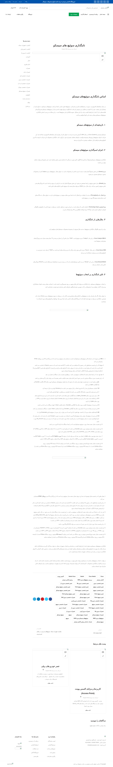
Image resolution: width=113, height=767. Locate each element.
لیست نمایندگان (51, 741)
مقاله (28, 102)
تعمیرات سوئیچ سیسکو (98, 614)
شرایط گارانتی (51, 745)
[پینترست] (101, 1)
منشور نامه (52, 752)
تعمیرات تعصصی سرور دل (77, 608)
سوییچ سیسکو (100, 621)
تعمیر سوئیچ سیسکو (85, 594)
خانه (64, 30)
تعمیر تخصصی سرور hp (83, 583)
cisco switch (92, 576)
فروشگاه (30, 14)
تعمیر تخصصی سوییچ (98, 590)
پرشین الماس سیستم (67, 580)
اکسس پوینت (60, 576)
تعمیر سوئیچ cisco (99, 594)
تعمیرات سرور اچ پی (85, 611)
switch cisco (72, 576)
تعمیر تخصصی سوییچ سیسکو (63, 590)
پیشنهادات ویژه (73, 14)
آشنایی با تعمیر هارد (25, 49)
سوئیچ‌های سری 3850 (98, 618)
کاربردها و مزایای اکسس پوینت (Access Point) (88, 691)
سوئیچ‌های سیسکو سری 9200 (81, 618)
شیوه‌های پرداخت (51, 748)
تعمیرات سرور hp (99, 611)
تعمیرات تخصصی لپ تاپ (24, 83)
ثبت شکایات (35, 748)
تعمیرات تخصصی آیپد (25, 76)
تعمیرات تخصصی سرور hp (97, 601)
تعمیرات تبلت (26, 72)
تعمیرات (28, 68)
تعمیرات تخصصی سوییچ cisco (96, 608)
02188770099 (95, 742)
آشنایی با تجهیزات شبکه (52, 30)
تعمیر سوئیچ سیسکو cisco (68, 594)
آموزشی (60, 30)
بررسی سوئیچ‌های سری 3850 (85, 580)
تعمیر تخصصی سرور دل (66, 583)
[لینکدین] (98, 1)
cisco (102, 576)
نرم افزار (27, 106)
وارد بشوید (92, 725)
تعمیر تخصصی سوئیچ (98, 587)
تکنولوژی (47, 662)
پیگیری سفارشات (51, 756)
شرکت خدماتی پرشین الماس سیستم (83, 621)
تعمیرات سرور (62, 608)
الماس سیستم (100, 580)
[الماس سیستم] (105, 736)
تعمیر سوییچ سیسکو (85, 597)
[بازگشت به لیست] (69, 631)
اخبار (29, 60)
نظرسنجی (35, 756)
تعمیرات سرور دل (70, 611)
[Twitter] (104, 1)
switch (82, 576)
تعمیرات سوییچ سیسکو (82, 614)
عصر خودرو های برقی (50, 666)
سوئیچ (70, 614)
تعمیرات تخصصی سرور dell (68, 597)
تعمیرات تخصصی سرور (24, 79)
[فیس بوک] (107, 1)
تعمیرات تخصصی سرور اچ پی (78, 601)
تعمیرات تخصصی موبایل (24, 87)
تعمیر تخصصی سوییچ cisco (82, 590)
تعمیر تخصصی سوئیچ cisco (82, 587)
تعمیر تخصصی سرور (99, 583)
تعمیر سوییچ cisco (99, 597)
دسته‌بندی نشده (26, 98)
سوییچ (67, 618)
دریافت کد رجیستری (33, 741)
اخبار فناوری (52, 662)
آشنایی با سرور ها (25, 53)
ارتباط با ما (8, 14)
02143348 (88, 742)
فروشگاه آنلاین (34, 752)
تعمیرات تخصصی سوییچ (61, 604)
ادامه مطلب (88, 710)
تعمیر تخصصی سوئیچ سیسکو (63, 587)
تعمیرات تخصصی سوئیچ (98, 604)
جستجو (32, 8)
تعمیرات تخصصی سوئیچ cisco (79, 604)
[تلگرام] (95, 1)
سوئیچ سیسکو (60, 614)
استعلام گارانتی (34, 745)
